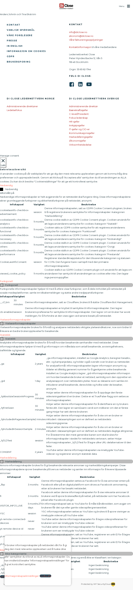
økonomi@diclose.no (81, 36)
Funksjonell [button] (6, 281)
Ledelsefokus (14, 110)
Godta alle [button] (45, 576)
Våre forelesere (20, 35)
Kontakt (13, 24)
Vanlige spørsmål (21, 30)
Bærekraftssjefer (78, 110)
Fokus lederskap (78, 117)
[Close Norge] (66, 6)
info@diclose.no (78, 32)
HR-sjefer (74, 121)
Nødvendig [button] (6, 185)
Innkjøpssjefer (77, 125)
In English (15, 46)
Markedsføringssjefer (81, 136)
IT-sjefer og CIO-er (79, 129)
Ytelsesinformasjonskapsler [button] (15, 319)
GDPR (11, 56)
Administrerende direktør (83, 106)
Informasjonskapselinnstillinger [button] (22, 576)
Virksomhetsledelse (80, 144)
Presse (12, 40)
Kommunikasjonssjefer (82, 133)
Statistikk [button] (5, 334)
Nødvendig (11, 189)
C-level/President (79, 114)
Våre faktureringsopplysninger (86, 39)
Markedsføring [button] (8, 457)
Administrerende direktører (22, 106)
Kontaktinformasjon (80, 47)
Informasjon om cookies (26, 51)
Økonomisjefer (77, 140)
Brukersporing (18, 61)
